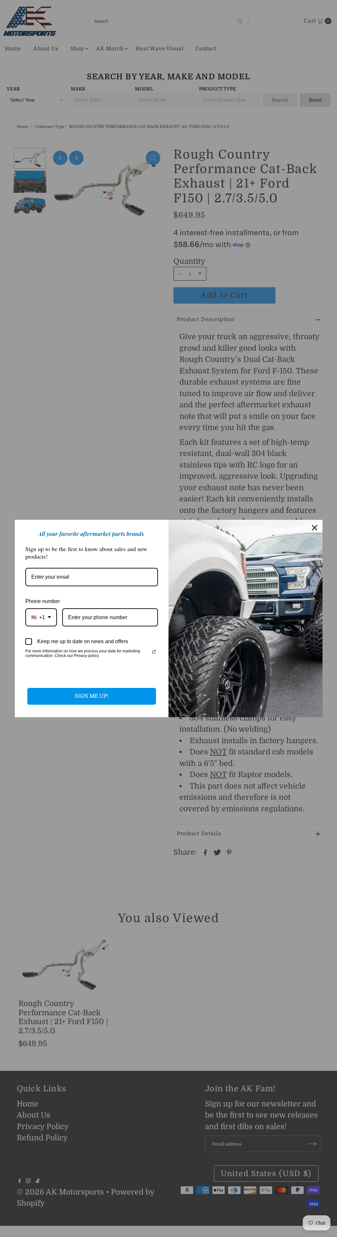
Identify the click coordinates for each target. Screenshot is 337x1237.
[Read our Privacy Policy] (154, 652)
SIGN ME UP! (91, 696)
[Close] (315, 528)
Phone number (42, 601)
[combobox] (41, 617)
